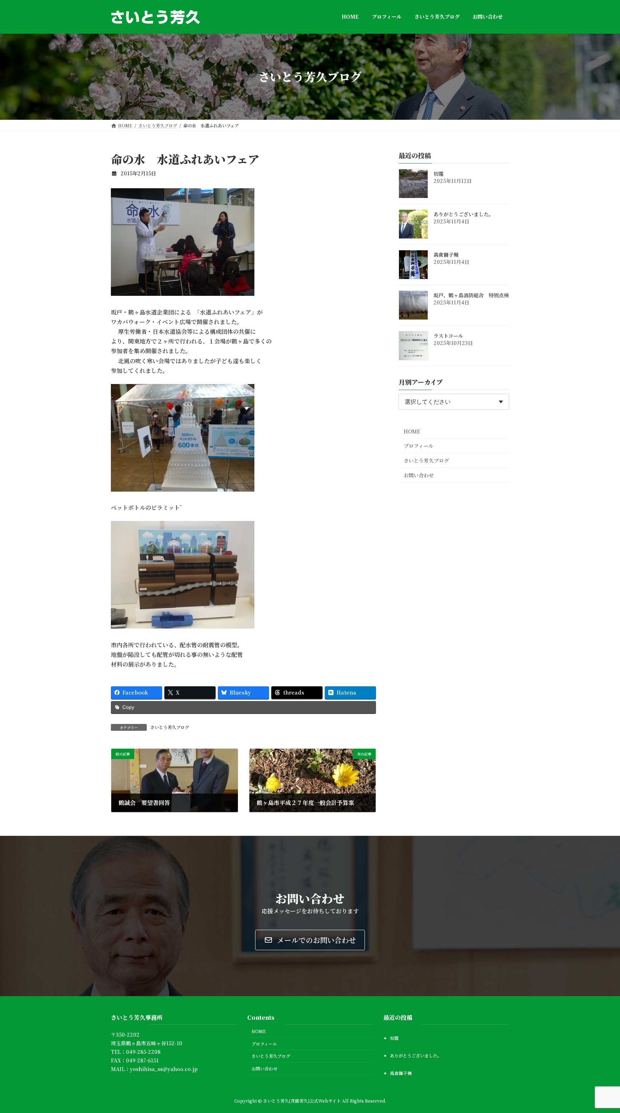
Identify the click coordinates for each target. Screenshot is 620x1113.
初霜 (438, 173)
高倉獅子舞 (446, 254)
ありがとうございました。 (463, 214)
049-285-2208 (143, 1051)
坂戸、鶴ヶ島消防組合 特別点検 (471, 295)
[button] (310, 940)
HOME (412, 431)
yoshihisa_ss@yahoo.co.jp (164, 1068)
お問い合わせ (419, 474)
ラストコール (448, 335)
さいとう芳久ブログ (169, 727)
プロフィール (418, 445)
